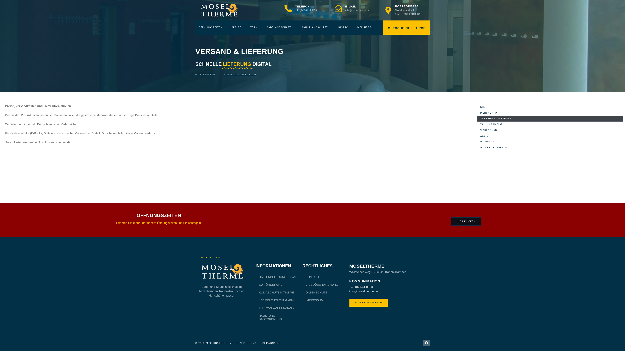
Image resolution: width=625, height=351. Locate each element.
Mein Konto (488, 113)
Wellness (364, 27)
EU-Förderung (271, 284)
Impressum (314, 300)
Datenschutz (316, 292)
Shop (484, 107)
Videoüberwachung (322, 284)
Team (254, 27)
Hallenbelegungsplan (277, 277)
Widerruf (487, 141)
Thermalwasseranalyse (279, 308)
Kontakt (312, 277)
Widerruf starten (493, 147)
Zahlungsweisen (492, 124)
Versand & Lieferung (496, 118)
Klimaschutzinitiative (276, 292)
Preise (236, 27)
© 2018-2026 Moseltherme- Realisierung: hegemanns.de (238, 343)
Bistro (343, 27)
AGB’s (484, 136)
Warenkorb (488, 130)
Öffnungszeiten (210, 27)
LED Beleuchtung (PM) (277, 300)
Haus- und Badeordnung (270, 317)
